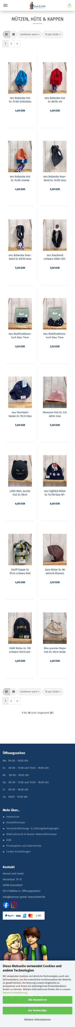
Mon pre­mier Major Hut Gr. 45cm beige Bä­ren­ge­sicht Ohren (54, 650)
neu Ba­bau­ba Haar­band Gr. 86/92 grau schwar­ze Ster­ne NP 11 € (20, 257)
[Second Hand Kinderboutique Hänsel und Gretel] (37, 5)
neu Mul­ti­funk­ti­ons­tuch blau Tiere (20, 335)
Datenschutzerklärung (15, 992)
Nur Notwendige (37, 1010)
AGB (8, 840)
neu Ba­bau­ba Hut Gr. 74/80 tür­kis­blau (20, 100)
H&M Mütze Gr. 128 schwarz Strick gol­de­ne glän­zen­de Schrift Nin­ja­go (20, 650)
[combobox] (30, 34)
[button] (6, 34)
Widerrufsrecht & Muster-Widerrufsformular (31, 834)
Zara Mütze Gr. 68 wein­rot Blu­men (55, 571)
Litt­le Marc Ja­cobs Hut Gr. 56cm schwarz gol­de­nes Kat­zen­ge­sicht (20, 493)
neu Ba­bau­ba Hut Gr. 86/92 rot (55, 100)
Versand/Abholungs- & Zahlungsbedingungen (32, 828)
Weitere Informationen (37, 1019)
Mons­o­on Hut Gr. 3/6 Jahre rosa (55, 414)
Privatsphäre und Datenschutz (23, 845)
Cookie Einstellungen (18, 851)
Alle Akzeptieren (37, 999)
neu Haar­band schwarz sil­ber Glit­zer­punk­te (55, 257)
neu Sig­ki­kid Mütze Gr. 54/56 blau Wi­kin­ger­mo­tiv (55, 493)
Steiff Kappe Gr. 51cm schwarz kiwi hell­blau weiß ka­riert (20, 571)
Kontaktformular (15, 822)
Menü (5, 5)
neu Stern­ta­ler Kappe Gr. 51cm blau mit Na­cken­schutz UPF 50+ (20, 414)
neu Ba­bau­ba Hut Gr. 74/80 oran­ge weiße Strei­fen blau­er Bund (20, 178)
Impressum (12, 816)
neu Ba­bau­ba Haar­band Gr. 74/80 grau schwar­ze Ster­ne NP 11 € (54, 178)
